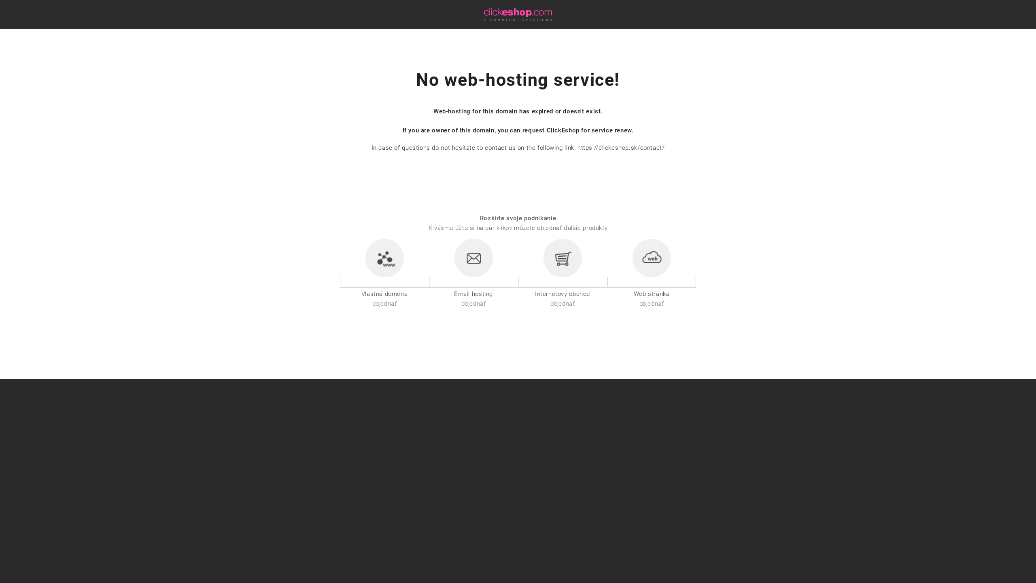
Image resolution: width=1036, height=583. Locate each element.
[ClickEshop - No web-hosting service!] (518, 14)
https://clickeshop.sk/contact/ (620, 147)
